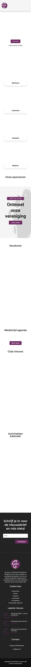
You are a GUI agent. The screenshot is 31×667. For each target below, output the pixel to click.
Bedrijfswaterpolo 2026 (14, 447)
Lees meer (6, 272)
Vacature (12, 262)
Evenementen (13, 450)
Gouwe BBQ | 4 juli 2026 (14, 492)
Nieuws (12, 368)
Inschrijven (22, 542)
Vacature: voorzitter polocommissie (12, 257)
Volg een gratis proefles (15, 45)
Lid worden (15, 41)
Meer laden (16, 343)
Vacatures (15, 596)
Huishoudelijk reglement (15, 603)
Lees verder (15, 223)
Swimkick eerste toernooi (15, 386)
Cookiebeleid (15, 598)
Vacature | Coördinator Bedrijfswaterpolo (14, 305)
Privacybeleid (15, 600)
